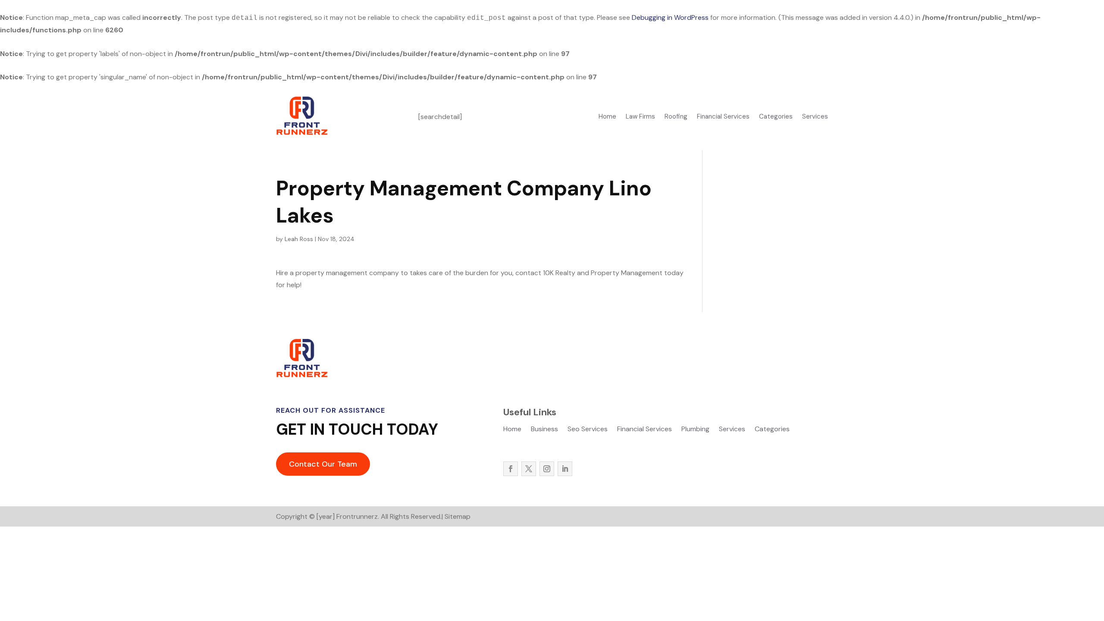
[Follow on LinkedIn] (565, 468)
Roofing (676, 117)
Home (607, 117)
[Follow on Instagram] (546, 468)
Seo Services (588, 429)
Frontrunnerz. (357, 516)
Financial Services (723, 117)
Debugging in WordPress (670, 17)
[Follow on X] (528, 468)
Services (815, 117)
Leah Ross (299, 239)
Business (544, 429)
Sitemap (457, 516)
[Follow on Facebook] (510, 468)
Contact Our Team (323, 464)
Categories (776, 117)
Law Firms (640, 117)
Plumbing (695, 429)
